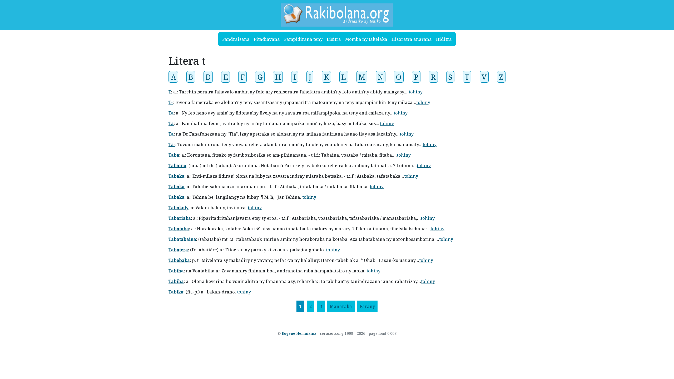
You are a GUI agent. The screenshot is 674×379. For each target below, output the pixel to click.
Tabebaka (179, 260)
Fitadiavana (267, 39)
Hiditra (444, 39)
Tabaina (177, 165)
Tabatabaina (182, 239)
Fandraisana (236, 39)
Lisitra (334, 39)
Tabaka (176, 176)
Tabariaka (179, 218)
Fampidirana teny (303, 39)
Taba (173, 155)
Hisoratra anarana (411, 39)
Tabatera (178, 250)
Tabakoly (178, 208)
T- (170, 102)
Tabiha (176, 271)
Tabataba (178, 229)
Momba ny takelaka (366, 39)
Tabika (176, 292)
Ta (171, 113)
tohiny (416, 92)
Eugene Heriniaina (299, 333)
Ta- (171, 144)
